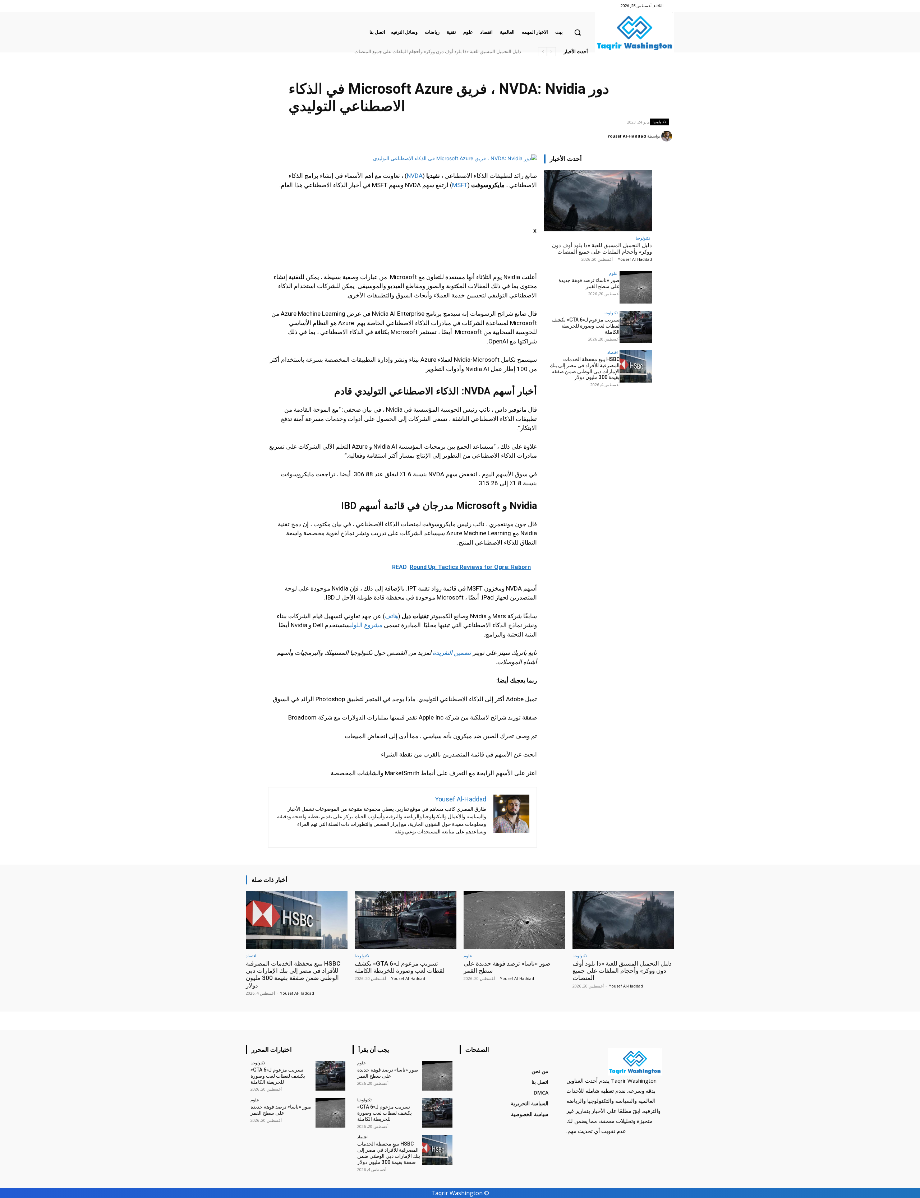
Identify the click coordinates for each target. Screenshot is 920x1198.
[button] (577, 32)
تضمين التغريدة (452, 652)
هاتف (391, 616)
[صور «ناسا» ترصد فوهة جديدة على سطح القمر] (636, 287)
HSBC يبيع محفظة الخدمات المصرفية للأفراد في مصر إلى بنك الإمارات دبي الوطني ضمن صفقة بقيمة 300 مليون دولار (407, 51)
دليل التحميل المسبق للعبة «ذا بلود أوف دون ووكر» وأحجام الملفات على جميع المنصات (602, 248)
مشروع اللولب (366, 625)
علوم (613, 273)
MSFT (460, 185)
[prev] (551, 51)
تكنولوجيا (659, 121)
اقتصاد (612, 352)
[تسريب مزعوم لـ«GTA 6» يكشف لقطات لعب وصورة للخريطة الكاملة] (636, 327)
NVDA (415, 175)
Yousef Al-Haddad (626, 136)
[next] (542, 51)
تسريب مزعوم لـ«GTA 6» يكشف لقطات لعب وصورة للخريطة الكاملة (586, 326)
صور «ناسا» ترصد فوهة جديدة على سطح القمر (477, 51)
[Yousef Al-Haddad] (667, 136)
